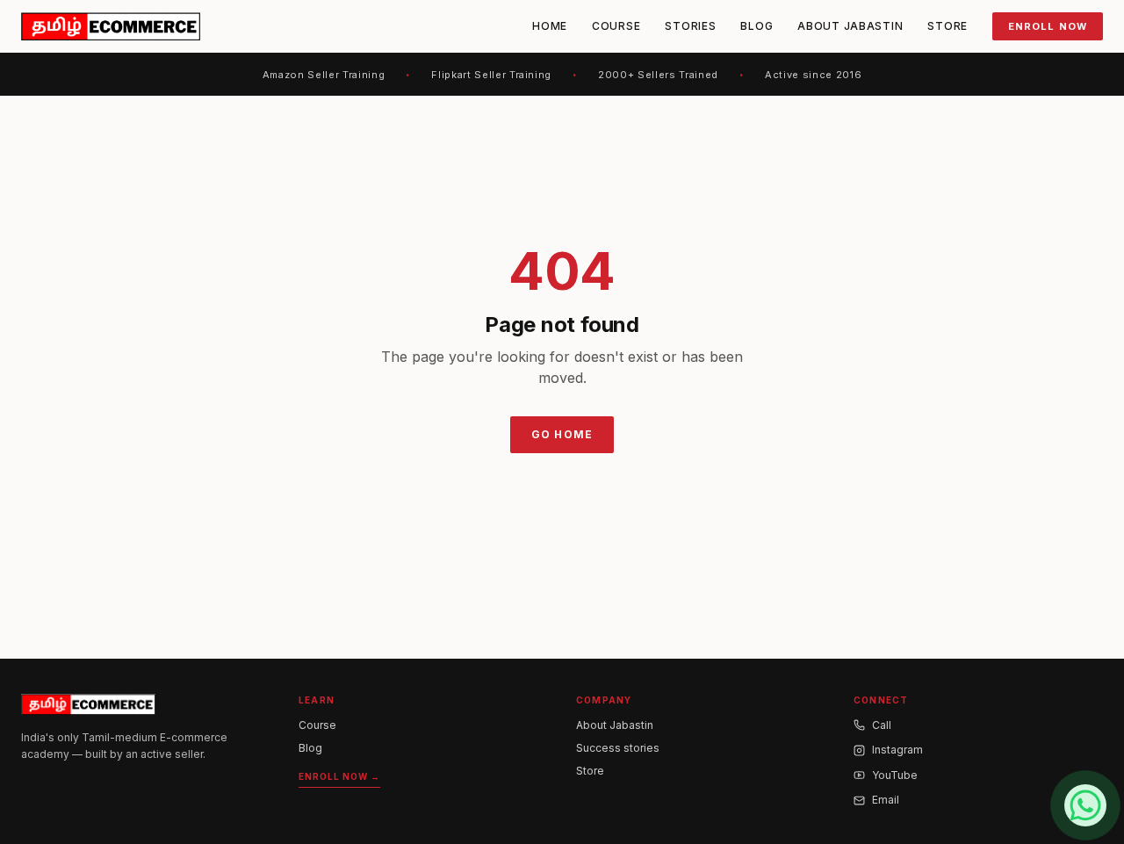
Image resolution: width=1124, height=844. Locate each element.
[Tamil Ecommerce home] (110, 26)
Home (549, 25)
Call (881, 725)
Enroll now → (339, 776)
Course (616, 25)
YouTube (895, 775)
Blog (756, 25)
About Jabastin (850, 25)
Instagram (897, 749)
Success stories (617, 747)
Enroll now (1047, 26)
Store (947, 25)
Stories (690, 25)
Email (885, 799)
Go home (562, 434)
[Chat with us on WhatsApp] (1085, 805)
